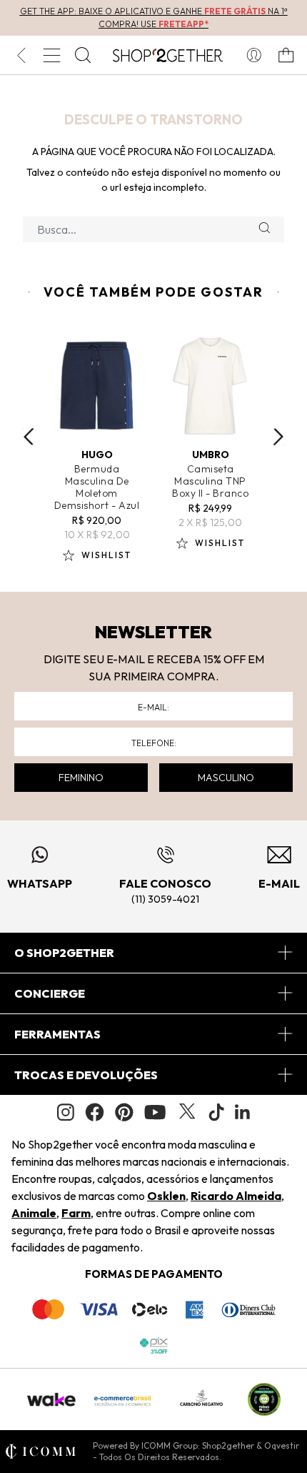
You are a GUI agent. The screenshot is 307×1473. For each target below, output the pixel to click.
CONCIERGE (49, 993)
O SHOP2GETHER (64, 953)
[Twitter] (187, 1112)
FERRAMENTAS (57, 1034)
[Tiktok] (216, 1112)
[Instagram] (65, 1112)
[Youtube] (155, 1112)
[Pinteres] (124, 1112)
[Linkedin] (243, 1112)
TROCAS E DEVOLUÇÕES (86, 1075)
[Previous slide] (28, 436)
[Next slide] (278, 436)
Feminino (81, 777)
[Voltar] (21, 55)
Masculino (226, 777)
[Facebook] (94, 1112)
